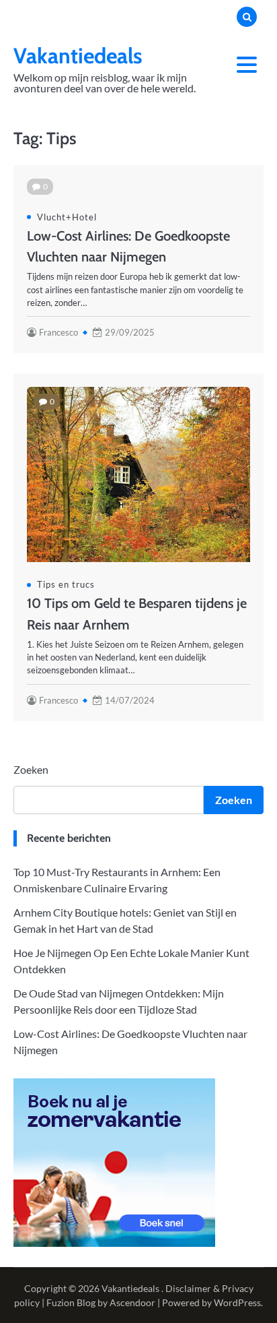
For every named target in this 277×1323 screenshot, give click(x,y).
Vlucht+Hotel (67, 217)
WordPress (237, 1302)
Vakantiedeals (78, 55)
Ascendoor (132, 1302)
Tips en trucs (66, 584)
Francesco (58, 332)
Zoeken (30, 769)
